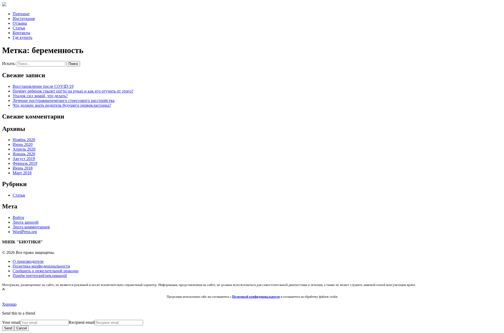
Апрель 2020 (24, 149)
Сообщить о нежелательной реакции (45, 271)
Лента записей (26, 222)
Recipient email (81, 322)
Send (8, 328)
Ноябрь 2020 (24, 139)
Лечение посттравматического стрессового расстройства (63, 100)
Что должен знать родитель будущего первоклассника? (62, 105)
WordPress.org (25, 231)
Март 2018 (22, 173)
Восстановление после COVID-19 (43, 86)
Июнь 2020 (23, 144)
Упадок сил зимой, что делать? (40, 96)
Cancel (21, 328)
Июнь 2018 (23, 168)
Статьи (19, 28)
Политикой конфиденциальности (256, 297)
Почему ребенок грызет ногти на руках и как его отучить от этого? (73, 91)
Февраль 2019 (25, 163)
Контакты (21, 32)
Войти (18, 217)
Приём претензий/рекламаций (40, 275)
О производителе (28, 261)
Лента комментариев (31, 227)
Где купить (22, 37)
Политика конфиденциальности (41, 266)
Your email (11, 322)
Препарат (21, 14)
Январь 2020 (24, 154)
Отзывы (20, 23)
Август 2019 (24, 158)
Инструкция (24, 18)
